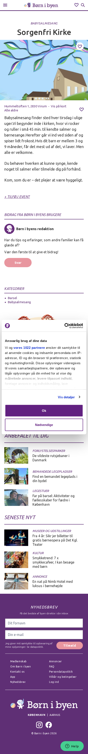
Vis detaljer (66, 397)
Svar (18, 262)
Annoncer (55, 661)
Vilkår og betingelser (63, 676)
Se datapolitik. (35, 646)
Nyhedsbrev (18, 682)
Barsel (12, 298)
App (12, 676)
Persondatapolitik (61, 671)
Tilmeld (69, 645)
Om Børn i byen (20, 666)
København (36, 715)
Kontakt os (17, 671)
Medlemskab (18, 661)
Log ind (54, 682)
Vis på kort (58, 106)
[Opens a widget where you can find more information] (72, 746)
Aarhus (55, 715)
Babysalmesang (44, 23)
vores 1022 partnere (29, 347)
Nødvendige (44, 424)
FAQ (51, 666)
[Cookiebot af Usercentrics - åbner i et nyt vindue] (64, 325)
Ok (44, 410)
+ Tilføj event (17, 197)
